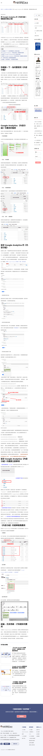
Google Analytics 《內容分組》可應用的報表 (13, 52)
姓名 (36, 152)
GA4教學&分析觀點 (8, 9)
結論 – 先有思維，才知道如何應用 (10, 59)
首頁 (2, 9)
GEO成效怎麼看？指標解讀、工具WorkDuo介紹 (38, 142)
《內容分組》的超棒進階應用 (9, 57)
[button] (1, 2)
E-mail (36, 156)
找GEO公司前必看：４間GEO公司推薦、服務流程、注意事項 (38, 125)
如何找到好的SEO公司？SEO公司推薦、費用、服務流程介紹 (38, 134)
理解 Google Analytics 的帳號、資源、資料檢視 (16, 261)
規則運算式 (16, 327)
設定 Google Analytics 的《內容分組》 (11, 54)
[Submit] (36, 15)
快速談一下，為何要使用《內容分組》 (11, 51)
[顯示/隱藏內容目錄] (26, 49)
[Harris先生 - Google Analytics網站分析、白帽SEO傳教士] (20, 2)
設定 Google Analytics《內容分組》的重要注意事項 (14, 56)
